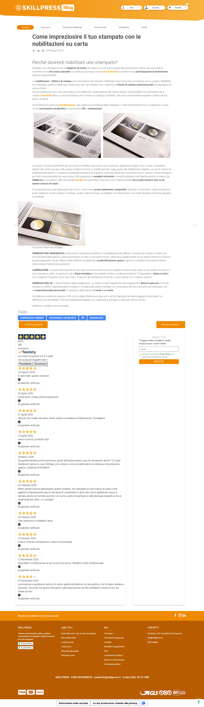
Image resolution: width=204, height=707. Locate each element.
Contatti (107, 642)
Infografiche (124, 27)
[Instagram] (43, 50)
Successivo (40, 363)
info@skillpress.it (111, 677)
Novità (144, 27)
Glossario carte (68, 655)
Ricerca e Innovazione (114, 660)
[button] (131, 8)
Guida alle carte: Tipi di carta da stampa (78, 633)
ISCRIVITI (159, 361)
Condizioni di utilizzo (113, 655)
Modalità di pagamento (114, 646)
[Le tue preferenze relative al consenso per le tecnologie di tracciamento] (199, 702)
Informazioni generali (113, 638)
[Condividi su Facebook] (33, 50)
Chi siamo (108, 633)
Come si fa (45, 27)
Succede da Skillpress (72, 27)
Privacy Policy (165, 354)
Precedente (25, 363)
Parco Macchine (68, 638)
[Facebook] (175, 615)
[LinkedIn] (184, 615)
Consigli (25, 27)
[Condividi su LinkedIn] (38, 50)
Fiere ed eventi (100, 27)
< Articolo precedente (33, 324)
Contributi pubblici (112, 664)
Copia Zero (66, 646)
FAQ (106, 651)
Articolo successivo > (170, 324)
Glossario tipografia (70, 651)
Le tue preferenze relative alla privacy (115, 703)
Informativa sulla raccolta (73, 703)
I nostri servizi (67, 642)
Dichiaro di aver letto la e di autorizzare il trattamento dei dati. (158, 355)
